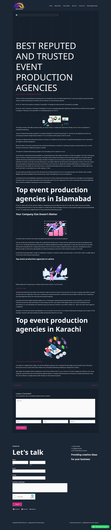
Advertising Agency (31, 94)
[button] (100, 526)
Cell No (14, 475)
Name (14, 459)
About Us (74, 6)
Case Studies (66, 6)
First (13, 464)
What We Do (58, 6)
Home (50, 6)
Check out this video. (21, 288)
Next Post (95, 385)
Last (31, 464)
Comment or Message (18, 482)
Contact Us (82, 6)
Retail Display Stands (92, 6)
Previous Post (17, 385)
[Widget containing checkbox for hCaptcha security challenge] (23, 497)
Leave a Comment (20, 94)
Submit (17, 504)
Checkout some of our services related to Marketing (29, 361)
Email (14, 468)
